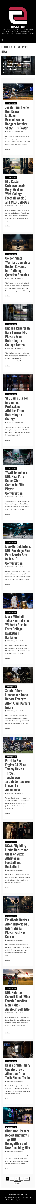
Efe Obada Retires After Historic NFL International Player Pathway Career (17, 928)
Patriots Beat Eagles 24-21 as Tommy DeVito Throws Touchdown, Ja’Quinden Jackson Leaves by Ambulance (18, 775)
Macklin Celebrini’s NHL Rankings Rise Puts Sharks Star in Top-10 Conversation (18, 555)
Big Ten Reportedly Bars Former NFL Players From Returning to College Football (16, 66)
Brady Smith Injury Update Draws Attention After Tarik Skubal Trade (17, 1071)
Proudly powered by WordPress (15, 1197)
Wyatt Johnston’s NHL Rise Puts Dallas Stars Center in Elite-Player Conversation (16, 483)
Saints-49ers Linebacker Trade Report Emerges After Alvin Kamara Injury (17, 699)
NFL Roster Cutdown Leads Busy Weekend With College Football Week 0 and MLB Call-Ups (17, 192)
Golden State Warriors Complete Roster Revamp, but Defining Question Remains (17, 266)
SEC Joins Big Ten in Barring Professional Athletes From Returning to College (17, 408)
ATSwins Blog (18, 27)
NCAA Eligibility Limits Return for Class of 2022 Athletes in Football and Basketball (16, 856)
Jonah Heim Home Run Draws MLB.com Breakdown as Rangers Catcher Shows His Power (17, 117)
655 (26, 1179)
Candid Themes (24, 1200)
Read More (7, 149)
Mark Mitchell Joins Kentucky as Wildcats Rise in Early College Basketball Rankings (17, 627)
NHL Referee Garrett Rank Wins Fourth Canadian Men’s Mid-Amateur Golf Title (17, 1001)
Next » (17, 1183)
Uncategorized (8, 60)
